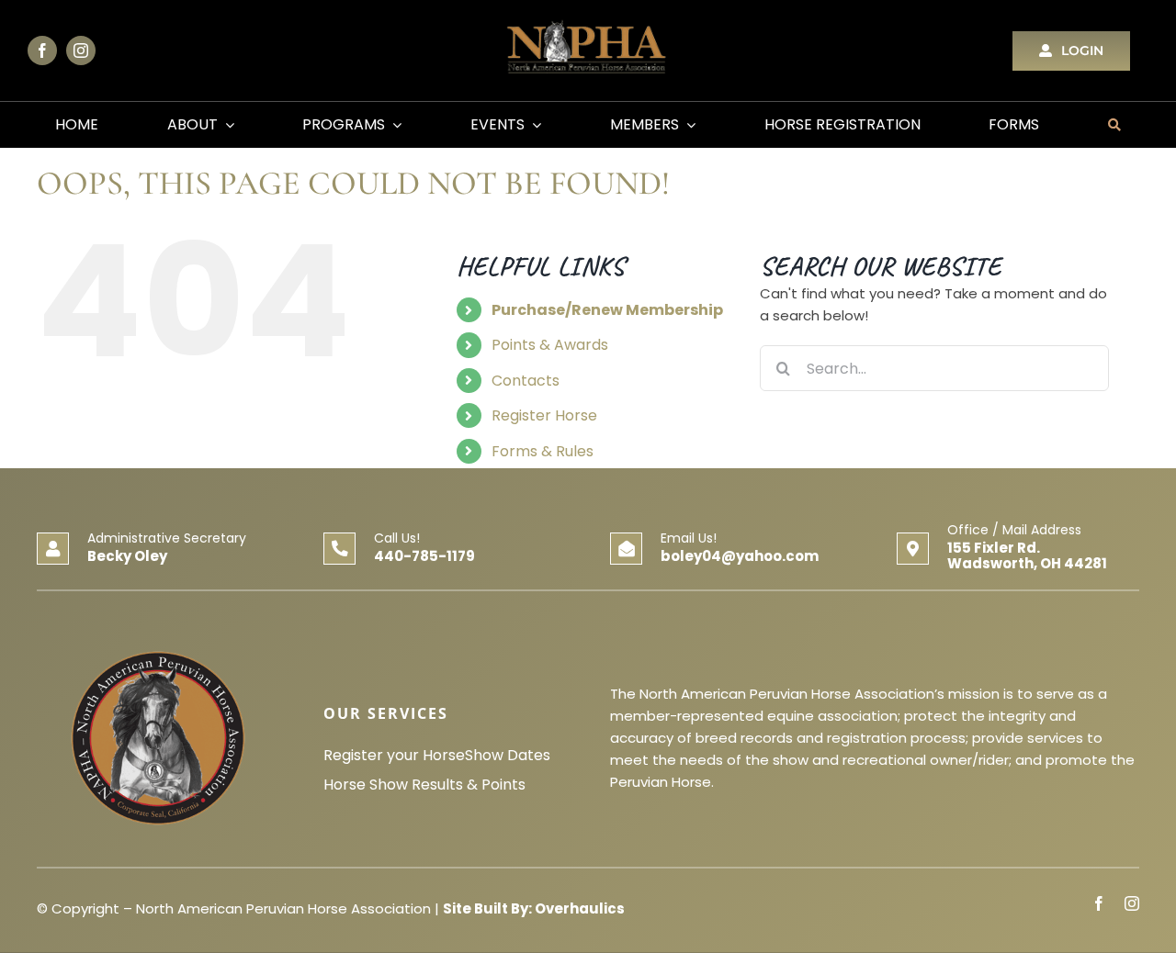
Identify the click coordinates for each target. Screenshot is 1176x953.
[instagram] (81, 50)
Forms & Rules (543, 451)
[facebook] (42, 50)
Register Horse (544, 415)
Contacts (526, 380)
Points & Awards (550, 344)
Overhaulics (580, 908)
